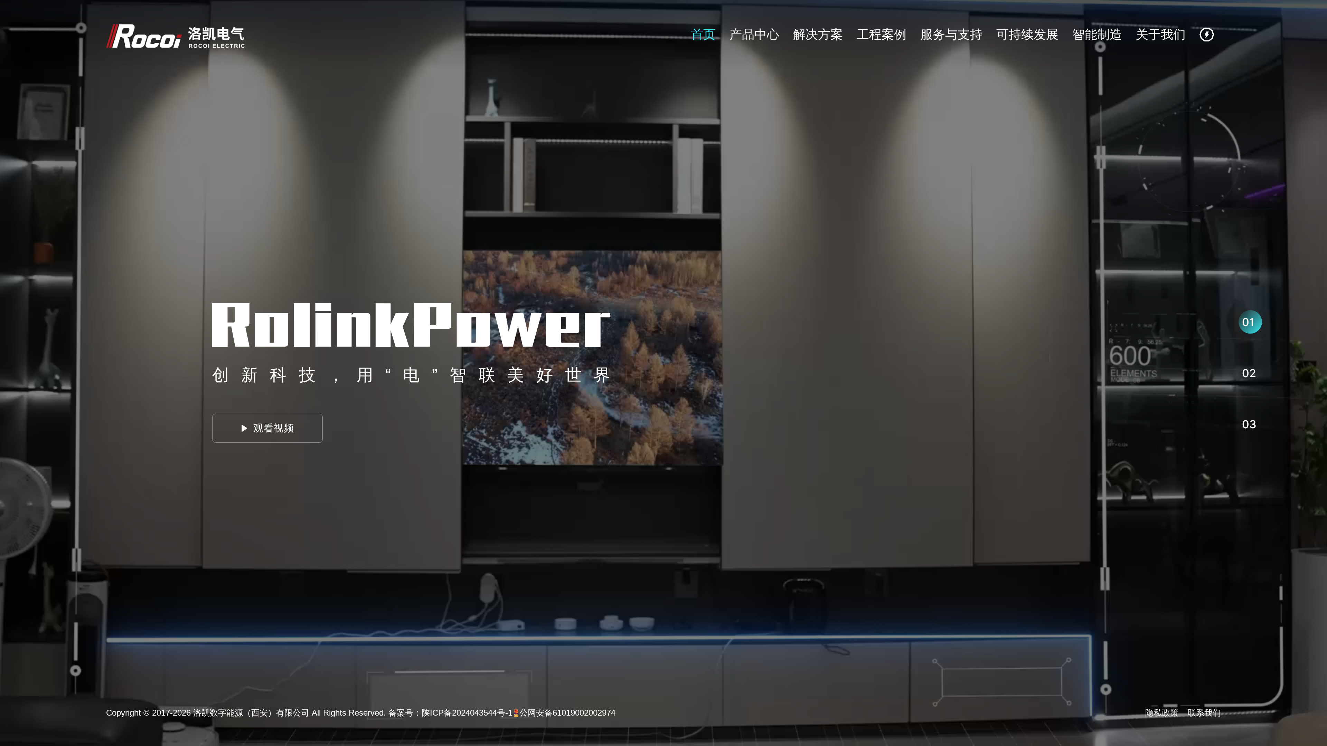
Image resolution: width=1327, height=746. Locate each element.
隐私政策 (1161, 712)
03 (1249, 424)
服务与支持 (951, 34)
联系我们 (1204, 712)
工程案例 (881, 34)
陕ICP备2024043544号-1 (467, 712)
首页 (703, 34)
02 (1249, 373)
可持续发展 (1027, 34)
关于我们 (1161, 34)
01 (1248, 322)
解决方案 (818, 34)
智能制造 (1097, 34)
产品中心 (754, 34)
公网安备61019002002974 (567, 712)
